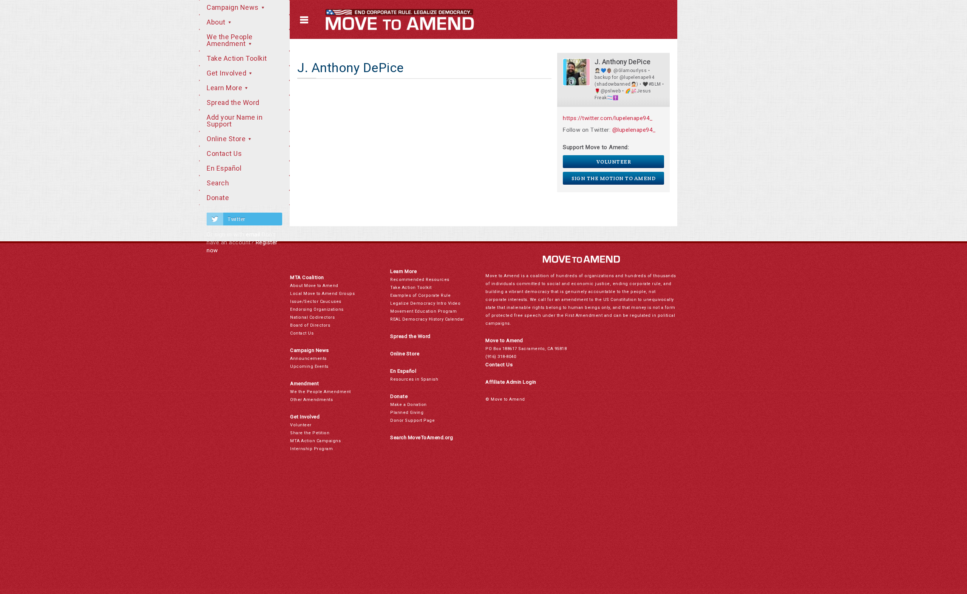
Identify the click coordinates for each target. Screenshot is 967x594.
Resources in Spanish (414, 379)
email (253, 234)
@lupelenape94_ (634, 130)
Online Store (227, 139)
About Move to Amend (314, 285)
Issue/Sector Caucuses (315, 301)
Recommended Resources (420, 279)
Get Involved (227, 73)
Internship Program (311, 448)
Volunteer (613, 161)
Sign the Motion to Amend (613, 178)
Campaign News (233, 7)
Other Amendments (311, 399)
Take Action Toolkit (237, 58)
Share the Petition (309, 432)
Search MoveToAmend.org (421, 437)
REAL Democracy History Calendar (427, 319)
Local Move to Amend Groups (322, 293)
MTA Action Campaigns (315, 440)
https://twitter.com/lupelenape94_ (608, 118)
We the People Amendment (230, 40)
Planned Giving (406, 412)
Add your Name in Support (235, 120)
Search (218, 183)
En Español (224, 168)
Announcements (308, 358)
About (217, 22)
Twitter (236, 219)
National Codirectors (312, 317)
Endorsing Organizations (317, 309)
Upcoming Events (309, 366)
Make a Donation (408, 404)
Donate (218, 198)
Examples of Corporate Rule (420, 295)
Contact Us (224, 153)
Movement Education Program (423, 311)
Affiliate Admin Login (510, 382)
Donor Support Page (412, 420)
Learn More (225, 88)
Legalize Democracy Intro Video (425, 303)
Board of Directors (310, 325)
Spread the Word (233, 102)
